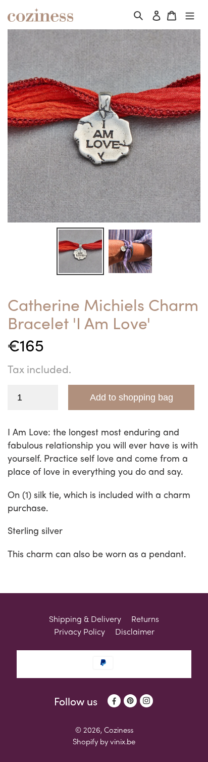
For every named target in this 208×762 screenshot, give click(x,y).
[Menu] (189, 15)
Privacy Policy (79, 631)
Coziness (118, 729)
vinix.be (122, 741)
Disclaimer (134, 631)
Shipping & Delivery (85, 618)
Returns (145, 618)
